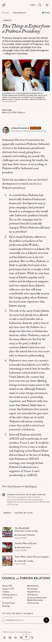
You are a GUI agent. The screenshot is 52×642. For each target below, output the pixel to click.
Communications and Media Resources (37, 598)
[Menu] (47, 5)
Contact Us (7, 597)
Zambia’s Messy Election (26, 543)
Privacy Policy (8, 603)
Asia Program (31, 486)
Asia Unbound (13, 486)
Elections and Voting (23, 513)
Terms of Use (33, 603)
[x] (32, 637)
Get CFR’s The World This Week (17, 613)
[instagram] (21, 637)
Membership (33, 586)
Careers (5, 591)
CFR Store (31, 595)
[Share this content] (26, 637)
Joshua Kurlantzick (20, 128)
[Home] (4, 5)
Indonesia (7, 20)
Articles (5, 13)
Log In (32, 5)
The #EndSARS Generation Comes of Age (26, 529)
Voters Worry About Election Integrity (32, 557)
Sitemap (6, 606)
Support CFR (8, 589)
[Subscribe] (46, 620)
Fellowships (32, 589)
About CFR (7, 586)
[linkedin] (10, 637)
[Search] (40, 5)
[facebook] (4, 637)
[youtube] (15, 637)
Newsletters (32, 591)
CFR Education (9, 595)
